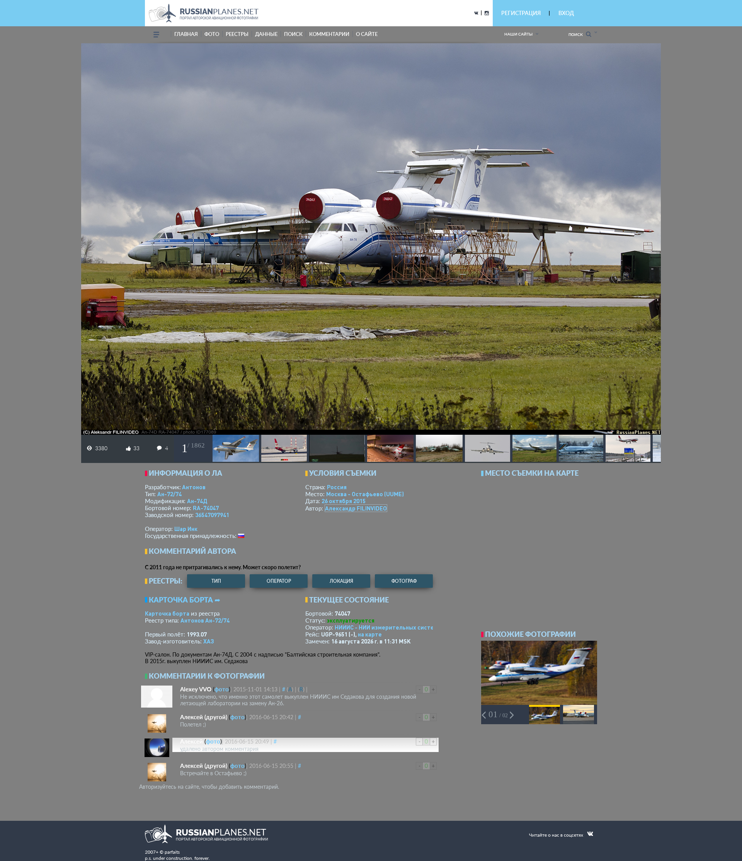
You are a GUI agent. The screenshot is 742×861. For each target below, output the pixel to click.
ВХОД (566, 13)
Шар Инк (185, 528)
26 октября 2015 (344, 500)
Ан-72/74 (169, 493)
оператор (279, 581)
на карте (370, 634)
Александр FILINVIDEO (356, 508)
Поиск (577, 34)
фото (211, 34)
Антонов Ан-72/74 (205, 620)
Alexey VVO (195, 689)
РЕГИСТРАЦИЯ (521, 13)
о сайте (367, 34)
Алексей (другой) (203, 716)
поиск (293, 34)
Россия (337, 486)
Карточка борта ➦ (184, 600)
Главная (186, 34)
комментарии (329, 34)
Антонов (194, 486)
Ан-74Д (197, 500)
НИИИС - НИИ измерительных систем (386, 627)
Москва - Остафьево (365, 493)
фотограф (404, 581)
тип (216, 581)
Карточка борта (167, 613)
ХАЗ (208, 641)
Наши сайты (518, 34)
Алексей (191, 741)
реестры (237, 34)
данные (266, 34)
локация (341, 581)
